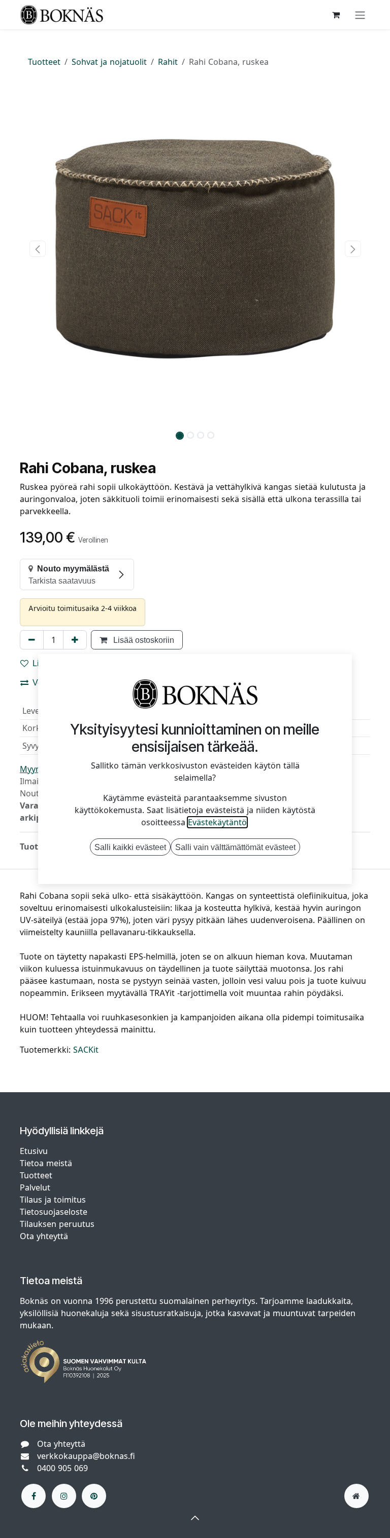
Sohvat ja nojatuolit (109, 62)
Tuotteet (44, 62)
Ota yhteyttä (44, 1236)
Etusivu (34, 1151)
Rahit (168, 62)
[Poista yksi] (32, 639)
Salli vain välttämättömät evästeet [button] (235, 847)
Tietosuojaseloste (55, 1212)
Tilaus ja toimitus (53, 1200)
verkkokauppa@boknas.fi (86, 1456)
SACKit (86, 1050)
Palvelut (35, 1187)
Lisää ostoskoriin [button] (142, 640)
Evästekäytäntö (217, 822)
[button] (37, 249)
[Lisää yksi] (75, 639)
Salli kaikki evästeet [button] (130, 847)
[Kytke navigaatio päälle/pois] (360, 14)
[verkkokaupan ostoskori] (336, 15)
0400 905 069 (62, 1468)
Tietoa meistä (46, 1163)
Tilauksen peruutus (57, 1224)
